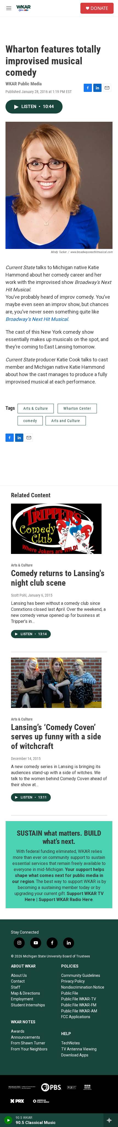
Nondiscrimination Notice (82, 987)
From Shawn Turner (28, 1043)
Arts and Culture (65, 421)
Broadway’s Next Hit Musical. (37, 319)
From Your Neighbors (29, 1049)
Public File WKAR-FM (78, 1005)
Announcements (25, 1037)
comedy (30, 421)
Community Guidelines (80, 975)
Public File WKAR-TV (78, 999)
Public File (69, 993)
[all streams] (110, 1120)
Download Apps (74, 1055)
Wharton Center (77, 408)
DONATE (99, 8)
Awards (17, 1031)
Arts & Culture (35, 408)
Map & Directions (25, 993)
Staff (15, 987)
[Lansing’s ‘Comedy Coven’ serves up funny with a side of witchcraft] (56, 683)
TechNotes (70, 1043)
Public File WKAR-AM (79, 1011)
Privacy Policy (73, 981)
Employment (22, 999)
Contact (18, 981)
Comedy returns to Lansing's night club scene (58, 578)
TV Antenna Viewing (79, 1049)
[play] (8, 1120)
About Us (19, 975)
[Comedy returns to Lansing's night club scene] (56, 529)
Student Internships (28, 1005)
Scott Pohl (18, 595)
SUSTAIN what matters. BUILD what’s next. (59, 837)
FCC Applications (75, 1017)
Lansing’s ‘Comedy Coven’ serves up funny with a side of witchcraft (56, 736)
